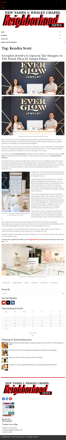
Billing (2, 5)
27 (33, 326)
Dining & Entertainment (9, 42)
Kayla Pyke (34, 282)
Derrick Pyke (6, 282)
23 (60, 323)
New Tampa (54, 282)
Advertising (4, 2)
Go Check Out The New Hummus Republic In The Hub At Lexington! (33, 350)
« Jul (32, 335)
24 (6, 326)
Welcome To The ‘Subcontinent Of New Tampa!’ (26, 357)
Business (4, 35)
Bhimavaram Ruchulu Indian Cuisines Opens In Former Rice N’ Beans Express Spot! (36, 343)
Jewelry (26, 282)
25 (15, 326)
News (2, 32)
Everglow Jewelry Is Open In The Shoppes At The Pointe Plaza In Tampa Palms (32, 57)
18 (15, 323)
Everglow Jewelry (17, 282)
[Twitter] (8, 303)
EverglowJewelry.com (35, 239)
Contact (3, 8)
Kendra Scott (44, 282)
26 (24, 326)
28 (42, 326)
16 (60, 320)
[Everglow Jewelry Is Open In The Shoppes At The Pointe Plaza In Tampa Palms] (33, 78)
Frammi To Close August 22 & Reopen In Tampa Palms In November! (33, 365)
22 (51, 323)
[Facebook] (13, 303)
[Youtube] (4, 303)
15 (51, 320)
